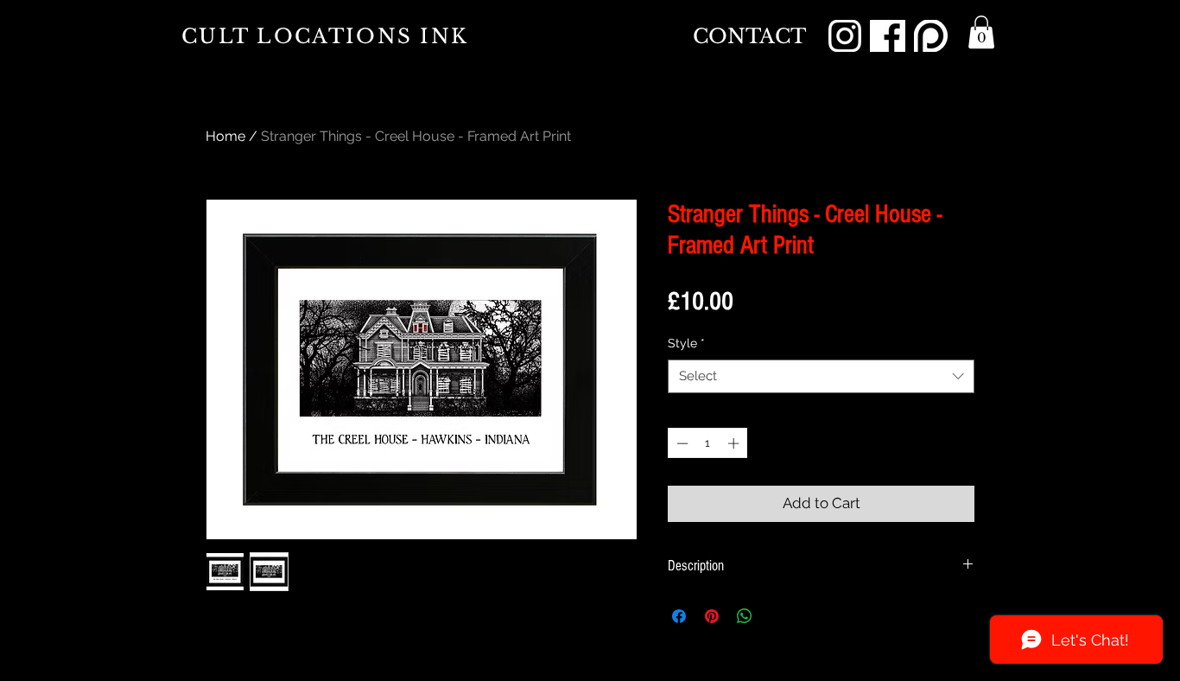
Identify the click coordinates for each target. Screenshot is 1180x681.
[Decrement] (680, 443)
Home (225, 136)
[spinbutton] (708, 443)
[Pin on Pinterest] (711, 616)
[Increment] (735, 443)
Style (686, 343)
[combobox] (821, 376)
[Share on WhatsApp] (744, 616)
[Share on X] (777, 616)
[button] (981, 32)
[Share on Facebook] (679, 616)
